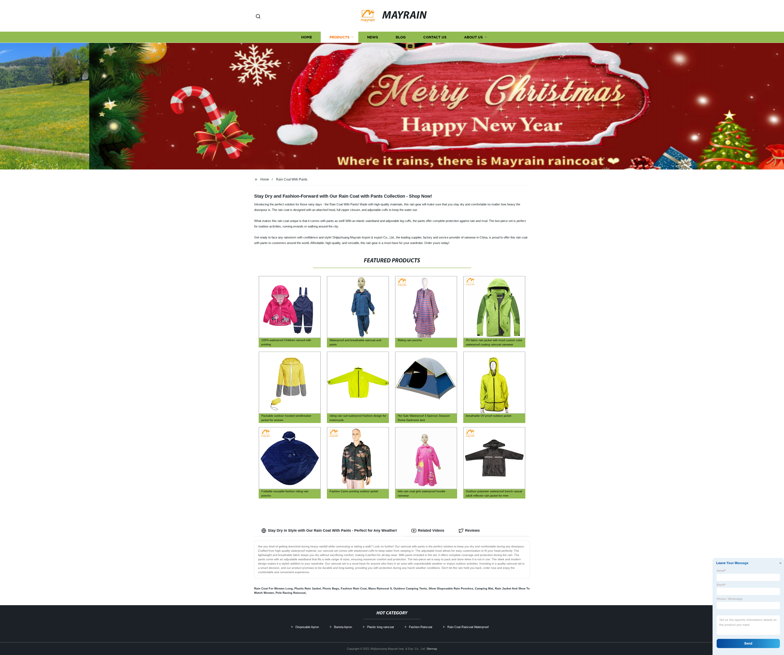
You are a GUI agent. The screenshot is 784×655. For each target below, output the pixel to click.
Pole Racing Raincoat (291, 592)
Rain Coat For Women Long (273, 588)
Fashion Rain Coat (354, 588)
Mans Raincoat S (380, 588)
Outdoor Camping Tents (410, 588)
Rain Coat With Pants (291, 179)
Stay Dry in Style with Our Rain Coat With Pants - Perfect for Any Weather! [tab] (332, 530)
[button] (258, 16)
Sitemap (432, 648)
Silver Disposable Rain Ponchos (451, 588)
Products (340, 37)
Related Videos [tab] (431, 530)
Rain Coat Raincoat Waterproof (468, 627)
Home (306, 37)
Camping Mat (484, 588)
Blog (401, 37)
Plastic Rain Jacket (307, 588)
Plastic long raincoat (380, 627)
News (372, 37)
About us (473, 37)
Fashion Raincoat (420, 627)
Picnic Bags (331, 588)
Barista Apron (343, 627)
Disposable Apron (307, 627)
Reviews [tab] (472, 530)
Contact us (435, 37)
